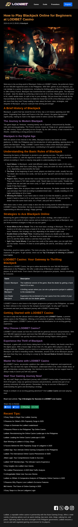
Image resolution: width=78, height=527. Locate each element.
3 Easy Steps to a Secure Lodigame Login (19, 490)
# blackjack (24, 23)
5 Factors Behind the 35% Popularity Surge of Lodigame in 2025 (28, 446)
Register (68, 4)
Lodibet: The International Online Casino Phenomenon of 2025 (27, 454)
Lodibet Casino (52, 391)
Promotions (55, 4)
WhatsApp (26, 407)
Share (8, 407)
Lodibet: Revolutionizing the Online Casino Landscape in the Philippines (31, 433)
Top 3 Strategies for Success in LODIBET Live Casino (39, 399)
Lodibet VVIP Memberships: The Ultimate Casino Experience (27, 462)
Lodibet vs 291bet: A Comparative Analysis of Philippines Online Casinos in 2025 (34, 478)
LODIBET (60, 117)
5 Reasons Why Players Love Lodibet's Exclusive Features (26, 482)
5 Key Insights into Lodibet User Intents (19, 466)
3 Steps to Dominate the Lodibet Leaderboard (21, 425)
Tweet (17, 407)
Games (36, 4)
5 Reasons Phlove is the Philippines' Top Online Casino (25, 429)
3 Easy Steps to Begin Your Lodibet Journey (20, 417)
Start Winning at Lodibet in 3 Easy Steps (19, 442)
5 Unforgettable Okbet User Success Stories (20, 474)
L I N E (35, 407)
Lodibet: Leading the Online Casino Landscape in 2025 (24, 438)
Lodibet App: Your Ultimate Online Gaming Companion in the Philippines (31, 450)
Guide (45, 4)
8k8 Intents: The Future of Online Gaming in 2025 (22, 486)
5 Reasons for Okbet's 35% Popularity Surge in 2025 (24, 421)
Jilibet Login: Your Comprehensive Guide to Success (23, 458)
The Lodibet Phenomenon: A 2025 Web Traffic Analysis (24, 470)
